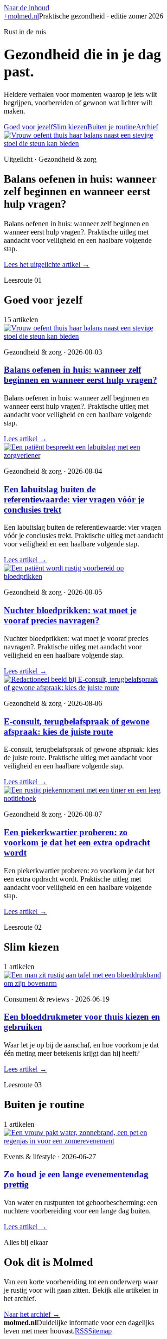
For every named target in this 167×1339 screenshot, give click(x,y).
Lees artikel (25, 439)
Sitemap (100, 1331)
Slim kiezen (70, 127)
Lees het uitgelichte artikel (47, 264)
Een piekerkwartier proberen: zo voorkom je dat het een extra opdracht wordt (77, 842)
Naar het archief (32, 1314)
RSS (81, 1331)
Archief (147, 127)
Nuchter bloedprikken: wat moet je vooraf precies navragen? (70, 615)
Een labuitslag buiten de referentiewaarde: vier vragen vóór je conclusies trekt (74, 499)
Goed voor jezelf (28, 127)
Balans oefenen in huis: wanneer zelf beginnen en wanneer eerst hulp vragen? (80, 375)
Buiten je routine (111, 127)
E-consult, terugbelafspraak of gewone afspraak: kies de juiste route (76, 726)
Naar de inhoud (26, 8)
